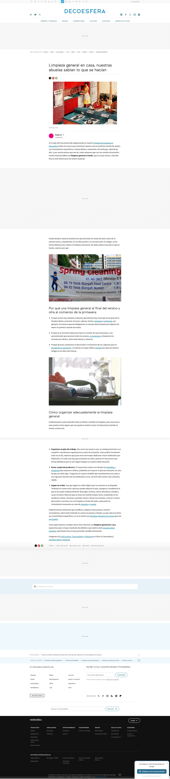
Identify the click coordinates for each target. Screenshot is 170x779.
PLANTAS (106, 21)
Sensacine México (68, 758)
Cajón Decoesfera (62, 545)
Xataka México (35, 758)
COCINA (93, 21)
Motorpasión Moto (101, 734)
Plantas (33, 675)
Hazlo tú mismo (74, 679)
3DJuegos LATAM (52, 758)
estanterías (34, 683)
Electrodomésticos (101, 52)
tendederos (34, 687)
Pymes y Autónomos (131, 735)
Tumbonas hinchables (72, 660)
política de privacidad (112, 679)
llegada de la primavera (61, 348)
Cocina (70, 675)
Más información (101, 777)
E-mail (56, 78)
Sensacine (66, 730)
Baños (91, 52)
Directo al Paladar (84, 730)
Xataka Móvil (34, 734)
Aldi (79, 52)
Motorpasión (99, 730)
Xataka (32, 730)
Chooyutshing (77, 536)
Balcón (85, 52)
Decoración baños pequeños (53, 660)
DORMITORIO (78, 21)
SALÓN (65, 21)
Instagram (134, 14)
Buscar (39, 14)
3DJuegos (50, 730)
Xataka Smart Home (34, 741)
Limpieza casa (76, 545)
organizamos (95, 336)
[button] (59, 135)
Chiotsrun (89, 536)
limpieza (86, 545)
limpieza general (98, 545)
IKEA (51, 52)
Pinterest (121, 14)
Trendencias (115, 730)
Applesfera (34, 737)
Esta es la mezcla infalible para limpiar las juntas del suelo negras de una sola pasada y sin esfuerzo (72, 655)
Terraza (45, 52)
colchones (108, 321)
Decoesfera (115, 734)
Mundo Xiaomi (35, 745)
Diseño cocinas (127, 660)
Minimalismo (54, 679)
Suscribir (121, 675)
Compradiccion (116, 737)
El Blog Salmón (132, 730)
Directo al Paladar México (84, 759)
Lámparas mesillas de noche (111, 660)
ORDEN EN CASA (122, 21)
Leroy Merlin (60, 52)
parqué (93, 504)
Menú (30, 14)
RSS (111, 695)
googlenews (139, 14)
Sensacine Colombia (66, 762)
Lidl (68, 52)
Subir (133, 720)
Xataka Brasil (34, 761)
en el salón (53, 519)
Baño (73, 52)
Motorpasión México (99, 759)
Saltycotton (66, 536)
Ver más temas (37, 695)
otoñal (98, 348)
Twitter (130, 14)
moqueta (84, 504)
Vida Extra (50, 734)
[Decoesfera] (85, 10)
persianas (98, 321)
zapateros (72, 683)
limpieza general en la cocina (102, 516)
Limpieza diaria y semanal (59, 539)
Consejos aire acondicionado (90, 660)
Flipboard (53, 78)
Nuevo (35, 14)
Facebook (125, 14)
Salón (32, 679)
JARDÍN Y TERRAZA (48, 21)
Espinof (65, 734)
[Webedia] (36, 719)
